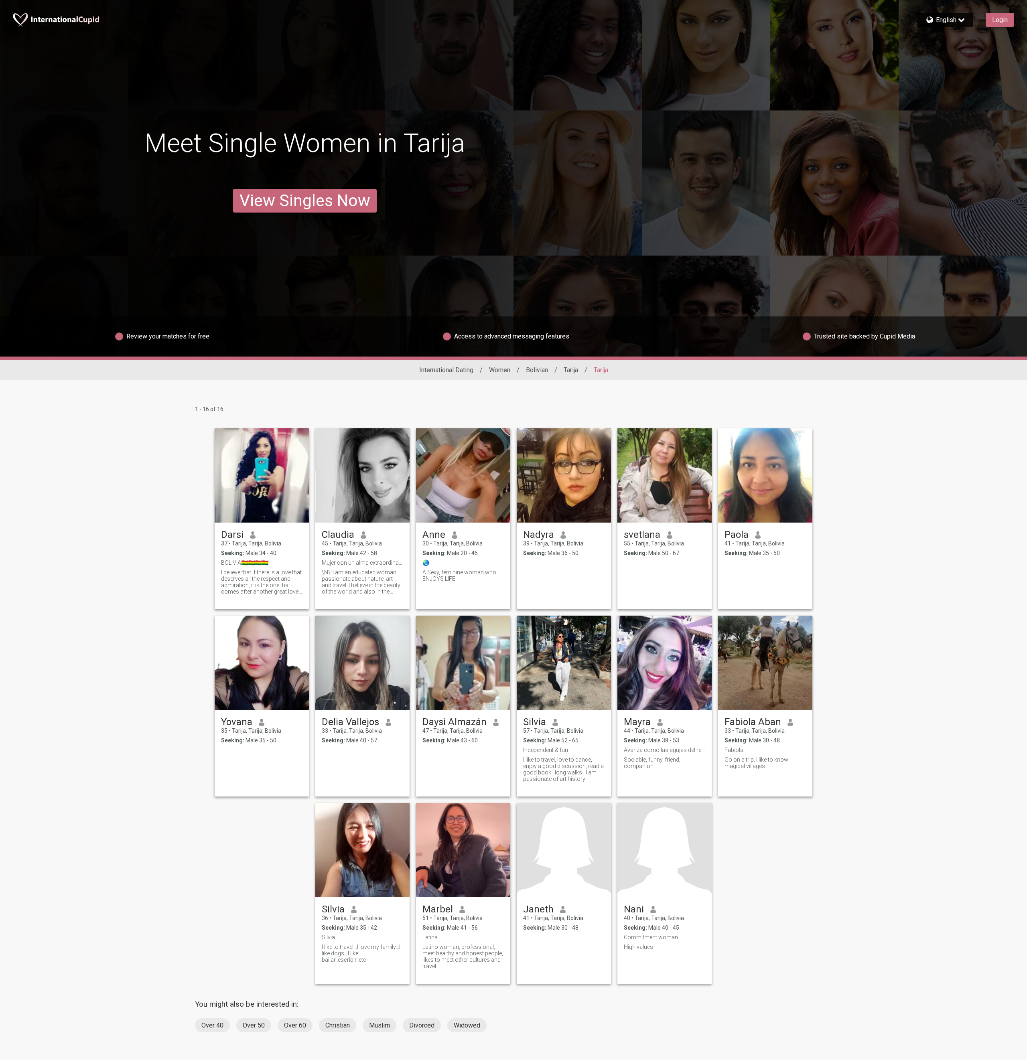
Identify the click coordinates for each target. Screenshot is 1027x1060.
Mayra (637, 722)
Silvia (534, 722)
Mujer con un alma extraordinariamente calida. (362, 562)
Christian (337, 1025)
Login (1000, 20)
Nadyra (538, 534)
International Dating (446, 370)
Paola (737, 534)
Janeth (538, 909)
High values (638, 947)
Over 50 (254, 1025)
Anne (433, 534)
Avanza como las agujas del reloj (664, 750)
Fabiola (734, 750)
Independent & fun (545, 750)
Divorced (421, 1025)
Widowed (467, 1025)
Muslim (379, 1025)
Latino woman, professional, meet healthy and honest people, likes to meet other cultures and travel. (462, 956)
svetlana (642, 534)
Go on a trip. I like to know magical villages (756, 762)
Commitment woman (651, 937)
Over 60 (295, 1025)
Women (499, 370)
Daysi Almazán (454, 722)
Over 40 (212, 1025)
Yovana (236, 722)
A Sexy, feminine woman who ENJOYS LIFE (459, 575)
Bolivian (537, 370)
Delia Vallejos (350, 722)
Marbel (437, 909)
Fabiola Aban (753, 722)
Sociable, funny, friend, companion (652, 762)
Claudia (338, 534)
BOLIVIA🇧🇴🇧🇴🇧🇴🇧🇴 (244, 562)
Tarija (571, 370)
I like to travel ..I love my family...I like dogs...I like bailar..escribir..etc (361, 953)
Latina (430, 937)
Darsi (232, 534)
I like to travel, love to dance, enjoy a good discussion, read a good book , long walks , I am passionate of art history (563, 769)
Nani (634, 909)
